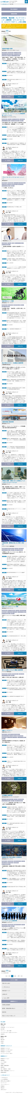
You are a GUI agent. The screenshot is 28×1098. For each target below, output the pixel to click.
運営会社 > (3, 1087)
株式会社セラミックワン (12, 858)
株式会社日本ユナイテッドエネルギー (10, 796)
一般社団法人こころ (6, 240)
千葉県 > (2, 1043)
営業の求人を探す (6, 983)
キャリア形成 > (4, 1062)
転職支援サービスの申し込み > (7, 1049)
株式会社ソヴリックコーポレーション (10, 49)
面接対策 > (3, 1067)
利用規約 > (3, 1086)
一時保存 (7, 96)
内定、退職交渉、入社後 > (6, 1068)
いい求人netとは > (4, 1077)
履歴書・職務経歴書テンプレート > (7, 1070)
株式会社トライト (13, 482)
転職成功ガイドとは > (5, 1058)
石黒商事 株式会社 (12, 363)
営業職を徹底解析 (6, 1004)
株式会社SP (13, 179)
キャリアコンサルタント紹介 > (7, 1053)
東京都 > (2, 1037)
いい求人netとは (6, 987)
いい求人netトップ (5, 4)
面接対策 (4, 1012)
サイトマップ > (4, 1082)
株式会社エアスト (8, 422)
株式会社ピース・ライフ (8, 301)
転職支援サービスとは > (5, 1048)
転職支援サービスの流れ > (6, 1051)
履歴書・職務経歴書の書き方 (8, 1008)
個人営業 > (3, 1029)
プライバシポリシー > (5, 1084)
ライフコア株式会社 (12, 670)
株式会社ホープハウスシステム (13, 115)
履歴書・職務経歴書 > (5, 1065)
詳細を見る (20, 96)
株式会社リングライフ (9, 921)
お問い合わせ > (4, 1089)
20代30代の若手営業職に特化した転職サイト (13, 2)
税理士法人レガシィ (7, 731)
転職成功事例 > (4, 1072)
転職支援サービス (6, 990)
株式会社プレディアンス (10, 607)
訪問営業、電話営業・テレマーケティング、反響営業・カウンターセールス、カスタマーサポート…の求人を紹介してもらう (12, 26)
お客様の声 (4, 994)
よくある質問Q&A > (4, 1079)
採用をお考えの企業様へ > (6, 1081)
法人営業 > (3, 1025)
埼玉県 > (2, 1041)
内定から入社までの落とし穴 (8, 1015)
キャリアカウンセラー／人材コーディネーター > (9, 1032)
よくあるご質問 (5, 998)
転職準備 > (3, 1060)
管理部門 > (3, 1034)
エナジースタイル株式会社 (13, 544)
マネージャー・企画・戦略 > (6, 1030)
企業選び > (3, 1063)
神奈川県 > (3, 1039)
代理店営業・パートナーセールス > (7, 1027)
